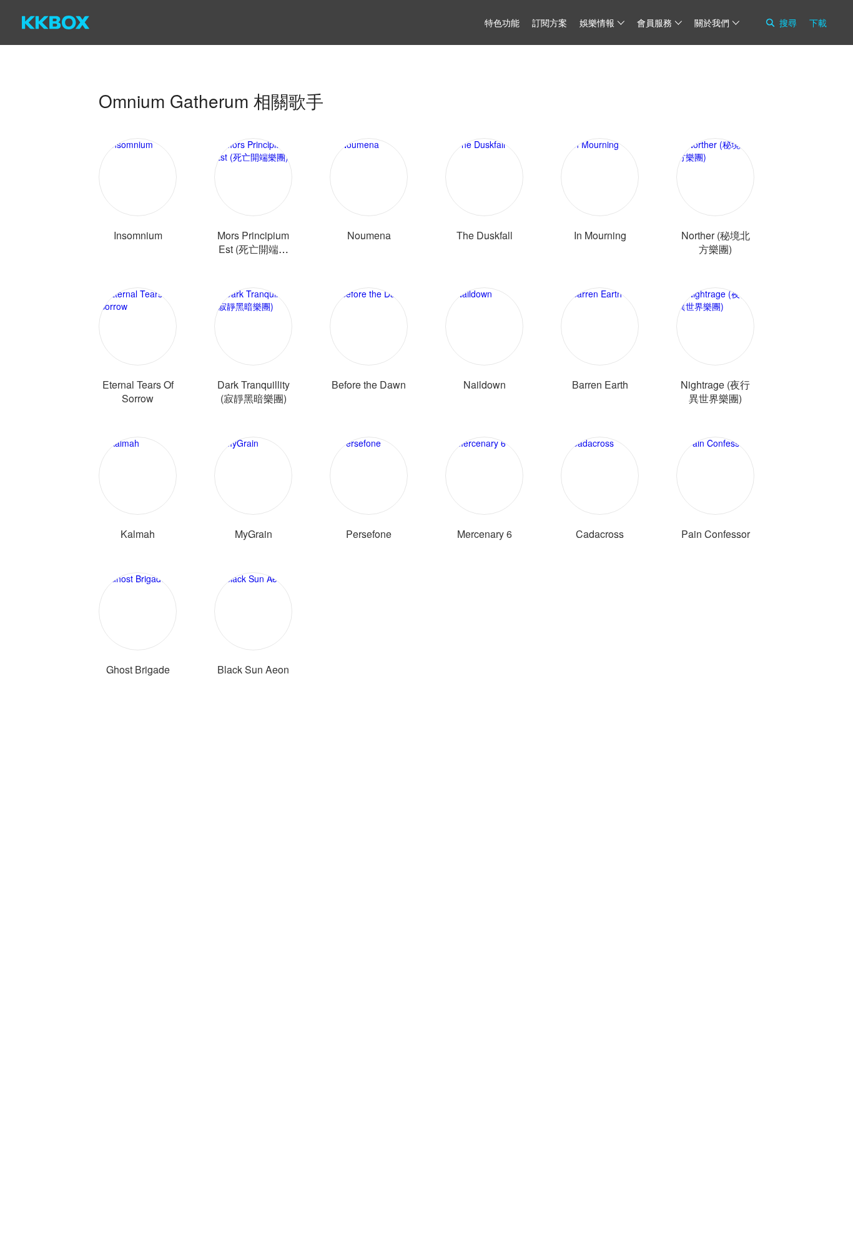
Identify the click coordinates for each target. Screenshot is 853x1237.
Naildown (484, 384)
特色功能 (502, 22)
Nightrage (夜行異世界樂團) (715, 391)
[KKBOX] (55, 22)
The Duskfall (484, 235)
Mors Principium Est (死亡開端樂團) (253, 249)
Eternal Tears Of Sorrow (138, 391)
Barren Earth (600, 384)
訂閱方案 (549, 22)
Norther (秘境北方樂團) (715, 242)
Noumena (369, 235)
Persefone (369, 534)
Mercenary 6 (484, 534)
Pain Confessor (715, 534)
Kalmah (138, 534)
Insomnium (138, 235)
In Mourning (600, 235)
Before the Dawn (369, 384)
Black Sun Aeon (253, 669)
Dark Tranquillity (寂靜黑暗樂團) (253, 391)
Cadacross (600, 534)
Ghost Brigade (138, 669)
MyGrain (253, 534)
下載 (818, 22)
